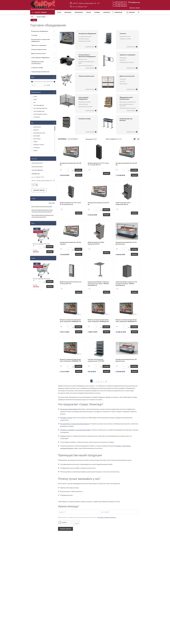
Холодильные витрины (85, 36)
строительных (126, 446)
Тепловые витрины (84, 38)
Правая (35, 150)
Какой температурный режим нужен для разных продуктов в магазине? (42, 210)
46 (106, 381)
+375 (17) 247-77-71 (120, 2)
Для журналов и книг (39, 133)
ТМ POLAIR (36, 117)
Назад (34, 20)
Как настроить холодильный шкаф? (42, 206)
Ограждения (123, 57)
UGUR (35, 99)
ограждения (71, 430)
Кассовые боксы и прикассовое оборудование (40, 40)
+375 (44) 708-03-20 (120, 6)
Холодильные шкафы (85, 41)
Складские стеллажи (125, 38)
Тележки (63, 436)
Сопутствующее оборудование (40, 57)
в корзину (78, 170)
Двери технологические (38, 53)
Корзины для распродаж (85, 106)
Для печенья (36, 139)
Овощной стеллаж (38, 144)
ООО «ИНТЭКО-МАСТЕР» (40, 108)
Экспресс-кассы (83, 59)
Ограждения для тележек (127, 62)
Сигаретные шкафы (37, 67)
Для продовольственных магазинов (126, 105)
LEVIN (35, 96)
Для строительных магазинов (128, 108)
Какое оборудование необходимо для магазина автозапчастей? (42, 216)
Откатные (122, 81)
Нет (34, 102)
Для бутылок (37, 127)
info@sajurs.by (135, 2)
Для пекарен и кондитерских (128, 102)
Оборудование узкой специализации (37, 62)
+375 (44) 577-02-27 (120, 4)
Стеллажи (34, 35)
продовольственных (66, 448)
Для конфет (36, 136)
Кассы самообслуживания (86, 65)
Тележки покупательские (39, 49)
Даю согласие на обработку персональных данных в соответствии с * (87, 517)
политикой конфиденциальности (106, 517)
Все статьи (52, 203)
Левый (35, 141)
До (45, 85)
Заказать (78, 175)
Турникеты (123, 60)
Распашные (123, 79)
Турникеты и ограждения (38, 45)
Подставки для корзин (85, 102)
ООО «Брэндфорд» (38, 105)
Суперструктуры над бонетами (40, 71)
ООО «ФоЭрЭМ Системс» (40, 114)
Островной (36, 147)
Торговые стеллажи (125, 36)
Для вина (36, 130)
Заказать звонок (134, 8)
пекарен (118, 446)
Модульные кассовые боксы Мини (86, 62)
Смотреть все (90, 47)
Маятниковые (123, 83)
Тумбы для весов (83, 104)
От (32, 85)
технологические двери (83, 430)
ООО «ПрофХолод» (38, 111)
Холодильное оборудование (39, 31)
